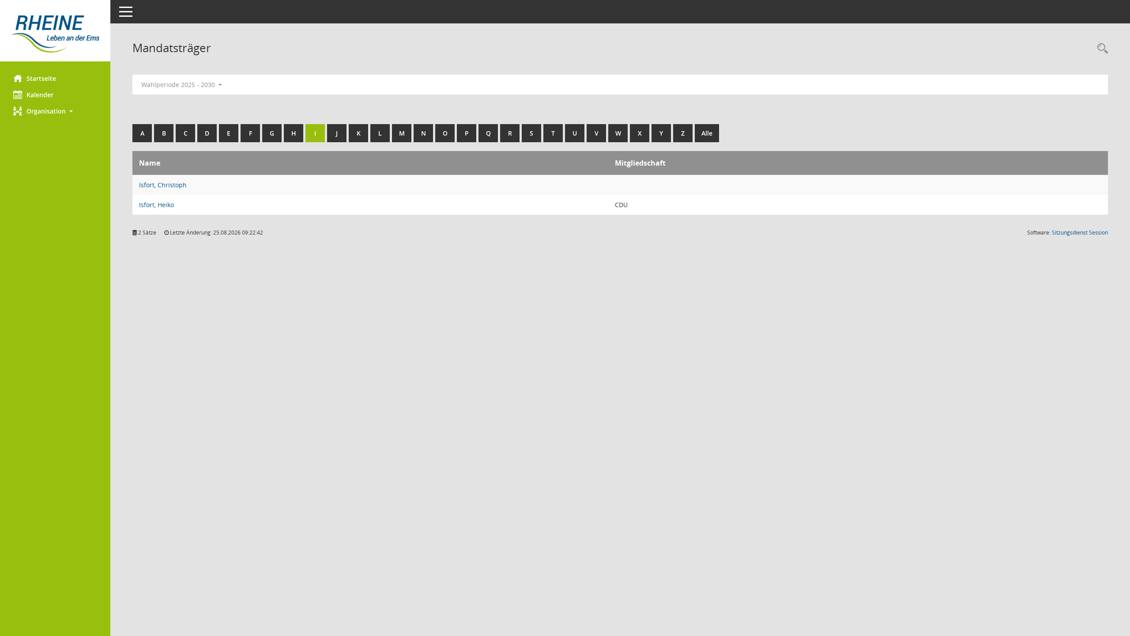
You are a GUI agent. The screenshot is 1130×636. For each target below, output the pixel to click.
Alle (706, 133)
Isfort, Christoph (163, 185)
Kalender (39, 95)
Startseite (41, 78)
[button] (55, 111)
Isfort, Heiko (156, 205)
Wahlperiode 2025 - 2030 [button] (179, 84)
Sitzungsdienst (1080, 232)
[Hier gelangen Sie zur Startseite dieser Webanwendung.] (55, 34)
